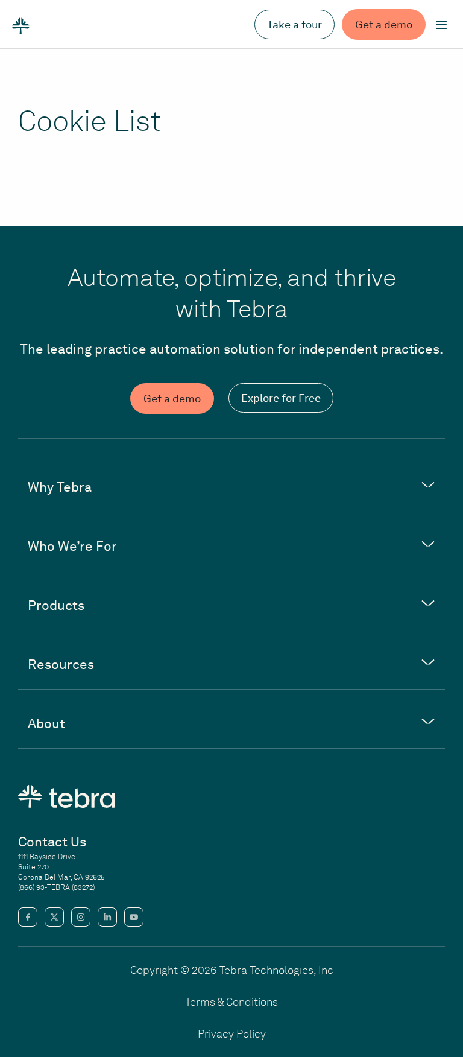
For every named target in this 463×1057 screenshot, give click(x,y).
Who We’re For (72, 546)
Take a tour (294, 24)
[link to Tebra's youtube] (133, 917)
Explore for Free (281, 398)
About (46, 723)
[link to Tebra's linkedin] (107, 917)
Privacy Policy (232, 1033)
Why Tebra (60, 487)
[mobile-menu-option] (441, 24)
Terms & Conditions (231, 1001)
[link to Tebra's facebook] (27, 917)
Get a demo (383, 24)
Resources (61, 664)
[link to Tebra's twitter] (54, 917)
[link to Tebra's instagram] (80, 917)
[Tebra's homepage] (21, 24)
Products (56, 605)
